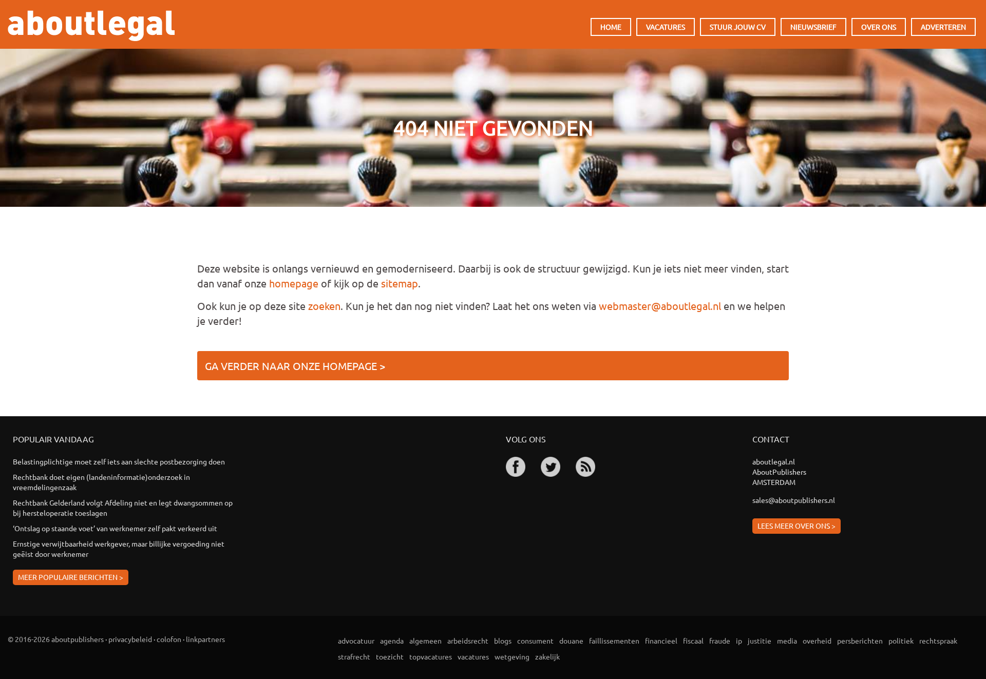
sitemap (399, 283)
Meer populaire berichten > (70, 576)
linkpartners (205, 639)
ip (739, 640)
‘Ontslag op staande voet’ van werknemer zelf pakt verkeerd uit (115, 528)
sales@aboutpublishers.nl (793, 500)
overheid (817, 640)
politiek (901, 640)
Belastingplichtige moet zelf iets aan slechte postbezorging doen (119, 461)
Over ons (878, 26)
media (787, 640)
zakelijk (547, 656)
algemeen (425, 640)
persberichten (860, 640)
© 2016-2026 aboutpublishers (56, 639)
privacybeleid (130, 639)
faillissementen (614, 640)
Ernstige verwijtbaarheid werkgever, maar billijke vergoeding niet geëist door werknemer (118, 548)
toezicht (390, 656)
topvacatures (430, 656)
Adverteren (943, 26)
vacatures (473, 656)
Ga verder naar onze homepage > (295, 365)
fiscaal (693, 640)
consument (535, 640)
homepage (293, 283)
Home (610, 26)
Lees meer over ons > (796, 525)
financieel (661, 640)
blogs (502, 640)
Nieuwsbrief (813, 26)
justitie (759, 640)
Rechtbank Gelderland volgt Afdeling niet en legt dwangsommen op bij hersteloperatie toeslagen (123, 507)
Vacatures (665, 26)
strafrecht (354, 656)
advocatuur (356, 640)
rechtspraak (938, 640)
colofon (169, 639)
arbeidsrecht (467, 640)
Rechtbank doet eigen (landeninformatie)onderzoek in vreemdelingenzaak (101, 482)
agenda (392, 640)
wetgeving (512, 656)
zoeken (324, 305)
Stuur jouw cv (738, 26)
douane (571, 640)
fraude (719, 640)
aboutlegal (91, 25)
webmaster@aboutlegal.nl (660, 305)
